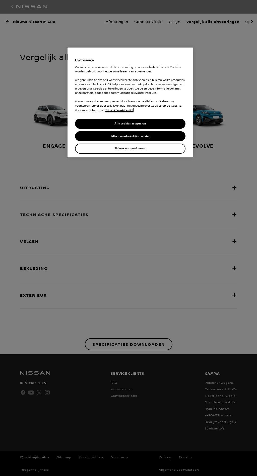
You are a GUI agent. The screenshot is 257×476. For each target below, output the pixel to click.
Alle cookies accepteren (130, 123)
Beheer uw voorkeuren (130, 148)
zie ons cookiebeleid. (119, 110)
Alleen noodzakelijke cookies (130, 136)
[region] (130, 102)
